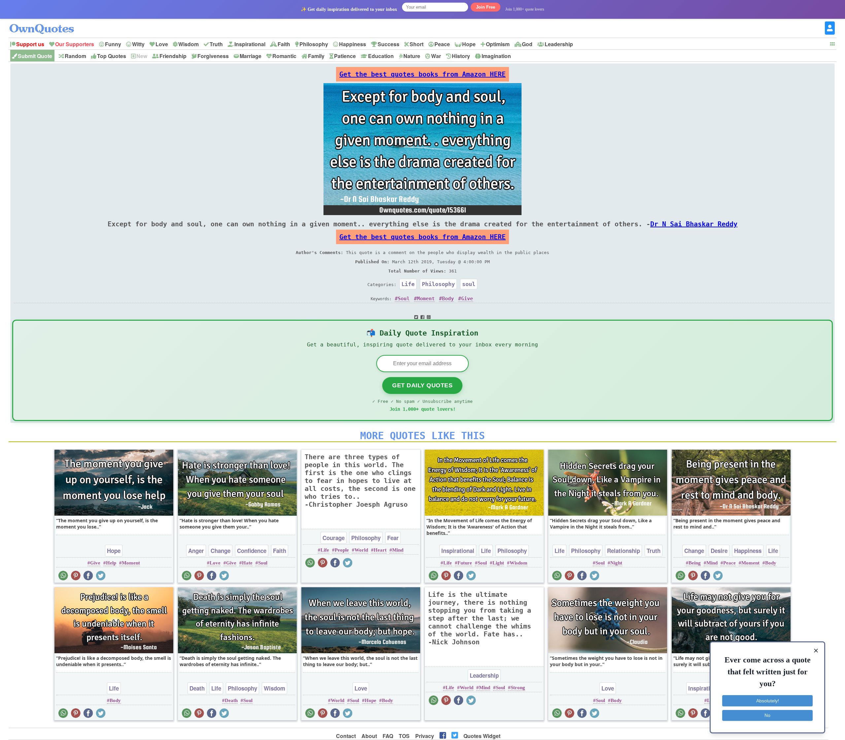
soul (468, 284)
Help (111, 562)
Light (498, 562)
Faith (284, 44)
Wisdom (188, 44)
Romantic (284, 56)
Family (316, 56)
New (141, 56)
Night (616, 562)
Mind (397, 550)
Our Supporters (74, 44)
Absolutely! (767, 700)
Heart (380, 550)
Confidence (251, 551)
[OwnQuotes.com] (46, 22)
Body (448, 299)
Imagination (496, 56)
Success (388, 44)
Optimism (498, 44)
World (361, 550)
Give (467, 299)
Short (416, 44)
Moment (426, 299)
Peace (442, 44)
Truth (216, 44)
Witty (138, 44)
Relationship (623, 551)
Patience (345, 56)
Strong (518, 687)
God (527, 44)
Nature (411, 56)
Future (464, 562)
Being (695, 562)
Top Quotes (111, 56)
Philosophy (313, 44)
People (342, 550)
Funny (113, 44)
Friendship (172, 56)
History (461, 56)
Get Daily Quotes (422, 385)
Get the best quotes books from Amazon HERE (422, 74)
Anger (196, 551)
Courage (333, 538)
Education (381, 56)
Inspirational (249, 44)
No (767, 715)
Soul (404, 299)
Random (75, 56)
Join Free (485, 7)
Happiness (352, 44)
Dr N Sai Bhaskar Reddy (693, 224)
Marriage (250, 56)
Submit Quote (35, 56)
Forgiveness (213, 56)
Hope (469, 44)
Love (161, 44)
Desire (719, 551)
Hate (247, 562)
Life (408, 284)
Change (220, 551)
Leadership (559, 44)
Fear (393, 538)
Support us (30, 44)
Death (197, 688)
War (436, 56)
